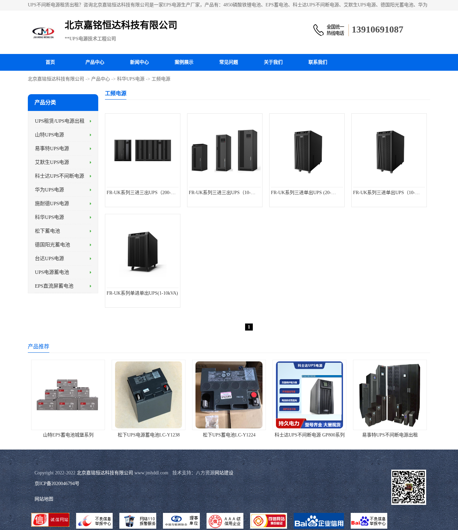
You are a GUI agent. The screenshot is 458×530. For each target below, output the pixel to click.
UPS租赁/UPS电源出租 (59, 121)
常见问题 (228, 62)
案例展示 (184, 62)
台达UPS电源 (49, 258)
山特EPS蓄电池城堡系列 (68, 434)
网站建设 (224, 472)
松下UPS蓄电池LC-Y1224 (229, 434)
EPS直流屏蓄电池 (54, 286)
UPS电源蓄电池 (52, 272)
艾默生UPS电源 (52, 162)
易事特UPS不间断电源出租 (390, 434)
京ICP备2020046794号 (57, 483)
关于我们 (273, 62)
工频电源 (161, 78)
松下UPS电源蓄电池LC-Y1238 (149, 434)
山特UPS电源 (49, 134)
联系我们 (317, 62)
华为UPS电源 (49, 189)
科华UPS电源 (131, 78)
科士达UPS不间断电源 (59, 176)
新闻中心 (139, 62)
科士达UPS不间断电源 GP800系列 (310, 434)
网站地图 (44, 499)
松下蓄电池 (47, 231)
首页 (50, 62)
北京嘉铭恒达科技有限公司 (56, 78)
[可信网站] (268, 521)
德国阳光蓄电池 (52, 244)
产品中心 (94, 62)
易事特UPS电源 (52, 148)
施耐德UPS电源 (52, 203)
